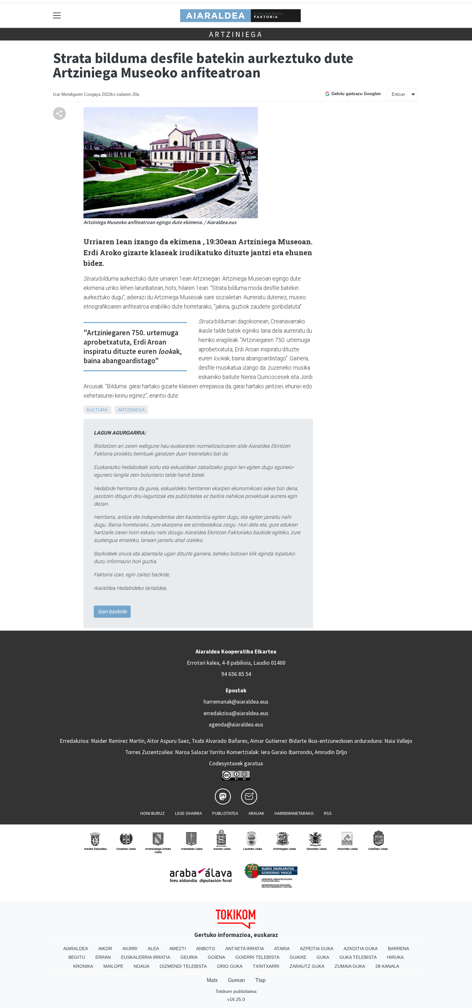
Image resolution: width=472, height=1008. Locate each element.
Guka (323, 957)
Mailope (113, 966)
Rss (328, 813)
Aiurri (129, 948)
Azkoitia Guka (361, 948)
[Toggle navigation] (57, 15)
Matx (212, 980)
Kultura (97, 409)
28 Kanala (387, 966)
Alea (153, 948)
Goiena (216, 957)
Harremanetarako (294, 813)
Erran (103, 957)
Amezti (177, 948)
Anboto (205, 948)
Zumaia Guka (350, 966)
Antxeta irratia (244, 948)
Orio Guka (229, 966)
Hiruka (395, 957)
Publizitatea (225, 813)
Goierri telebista (257, 957)
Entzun (398, 94)
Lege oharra (188, 813)
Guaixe (298, 957)
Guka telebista (358, 957)
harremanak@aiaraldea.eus (236, 701)
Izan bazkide (112, 611)
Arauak (256, 813)
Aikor (105, 948)
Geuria (188, 957)
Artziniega (236, 34)
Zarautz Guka (307, 966)
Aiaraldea (75, 948)
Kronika (83, 966)
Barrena (398, 948)
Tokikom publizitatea (236, 991)
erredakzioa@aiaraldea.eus (236, 713)
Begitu (76, 957)
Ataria (282, 948)
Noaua (141, 966)
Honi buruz (152, 813)
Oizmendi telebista (183, 966)
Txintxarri (266, 966)
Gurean (236, 980)
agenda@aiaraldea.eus (236, 724)
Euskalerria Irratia (145, 957)
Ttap (260, 980)
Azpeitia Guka (316, 948)
